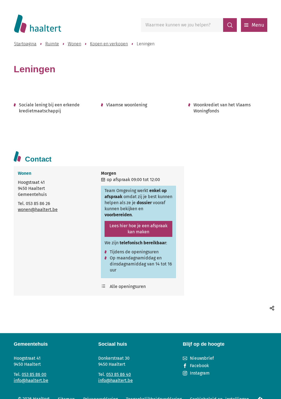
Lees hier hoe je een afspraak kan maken (138, 228)
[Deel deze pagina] (272, 308)
